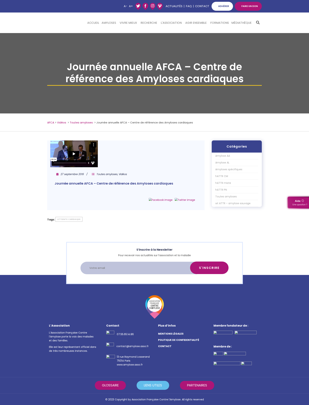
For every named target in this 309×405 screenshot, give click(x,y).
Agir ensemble (196, 23)
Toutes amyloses (81, 122)
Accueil (93, 23)
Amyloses (109, 23)
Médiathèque (241, 23)
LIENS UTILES (153, 385)
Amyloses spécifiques (228, 169)
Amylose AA (222, 156)
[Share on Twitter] (185, 200)
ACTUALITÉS (174, 6)
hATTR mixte (223, 183)
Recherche (149, 23)
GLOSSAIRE (110, 385)
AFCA (50, 122)
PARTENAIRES (197, 385)
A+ (131, 6)
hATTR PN (221, 190)
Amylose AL (222, 162)
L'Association (171, 23)
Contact (202, 6)
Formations (219, 23)
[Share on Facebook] (161, 200)
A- (125, 6)
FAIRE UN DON (249, 6)
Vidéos (61, 122)
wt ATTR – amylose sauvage (233, 203)
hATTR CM (221, 176)
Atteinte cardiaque (68, 219)
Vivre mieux (128, 23)
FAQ (189, 6)
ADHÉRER (223, 6)
